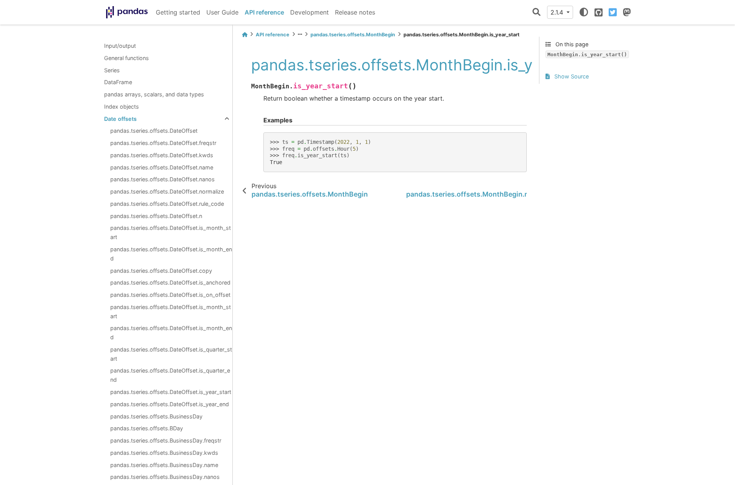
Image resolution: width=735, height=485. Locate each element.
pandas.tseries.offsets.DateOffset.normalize (167, 191)
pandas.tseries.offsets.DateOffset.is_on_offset (170, 294)
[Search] (536, 12)
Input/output (120, 45)
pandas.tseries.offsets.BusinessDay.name (164, 465)
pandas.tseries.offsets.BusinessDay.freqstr (165, 440)
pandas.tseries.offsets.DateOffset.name (161, 167)
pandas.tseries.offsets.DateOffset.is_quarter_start (171, 354)
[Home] (244, 35)
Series (112, 70)
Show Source (571, 76)
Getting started (178, 12)
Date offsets (120, 119)
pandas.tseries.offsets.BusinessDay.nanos (165, 477)
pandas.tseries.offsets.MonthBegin (352, 34)
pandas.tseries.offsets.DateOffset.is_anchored (170, 282)
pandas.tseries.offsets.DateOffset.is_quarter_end (170, 375)
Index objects (121, 106)
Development (309, 12)
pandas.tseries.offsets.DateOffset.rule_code (167, 203)
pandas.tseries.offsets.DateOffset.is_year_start (170, 392)
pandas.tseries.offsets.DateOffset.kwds (161, 155)
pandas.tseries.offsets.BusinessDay (156, 416)
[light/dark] (583, 12)
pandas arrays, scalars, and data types (154, 94)
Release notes (355, 12)
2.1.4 (557, 12)
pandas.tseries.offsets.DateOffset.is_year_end (169, 404)
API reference (264, 12)
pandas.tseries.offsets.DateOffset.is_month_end (171, 254)
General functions (126, 58)
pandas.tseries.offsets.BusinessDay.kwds (164, 452)
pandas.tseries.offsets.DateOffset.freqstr (163, 143)
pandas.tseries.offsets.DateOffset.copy (161, 270)
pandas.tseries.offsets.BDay (146, 428)
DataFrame (118, 82)
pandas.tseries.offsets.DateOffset (154, 130)
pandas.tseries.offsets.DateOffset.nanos (162, 179)
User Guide (222, 12)
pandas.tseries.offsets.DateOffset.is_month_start (170, 232)
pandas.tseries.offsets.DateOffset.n (156, 216)
